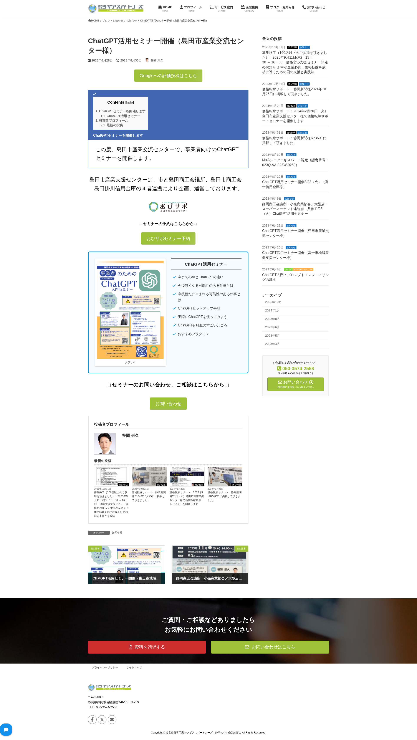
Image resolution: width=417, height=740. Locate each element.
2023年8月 (272, 318)
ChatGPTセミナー (303, 269)
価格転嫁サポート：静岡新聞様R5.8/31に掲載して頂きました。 (225, 496)
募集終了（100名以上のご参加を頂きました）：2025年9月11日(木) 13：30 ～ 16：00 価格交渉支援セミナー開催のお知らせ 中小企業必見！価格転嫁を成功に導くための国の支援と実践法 (111, 504)
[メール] (112, 719)
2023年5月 (272, 335)
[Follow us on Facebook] (92, 719)
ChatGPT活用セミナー (120, 116)
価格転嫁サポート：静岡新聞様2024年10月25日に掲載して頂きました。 (149, 496)
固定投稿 (123, 485)
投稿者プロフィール (112, 120)
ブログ (288, 269)
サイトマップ (134, 667)
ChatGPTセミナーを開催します (121, 111)
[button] (168, 76)
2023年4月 (272, 344)
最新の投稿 (112, 125)
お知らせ (117, 532)
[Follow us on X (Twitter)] (102, 719)
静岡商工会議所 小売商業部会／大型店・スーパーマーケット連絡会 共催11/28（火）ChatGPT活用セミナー (295, 208)
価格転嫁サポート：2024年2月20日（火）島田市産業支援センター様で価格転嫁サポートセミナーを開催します (187, 498)
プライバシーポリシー (105, 667)
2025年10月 (273, 302)
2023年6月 (272, 327)
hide (129, 102)
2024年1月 (272, 310)
